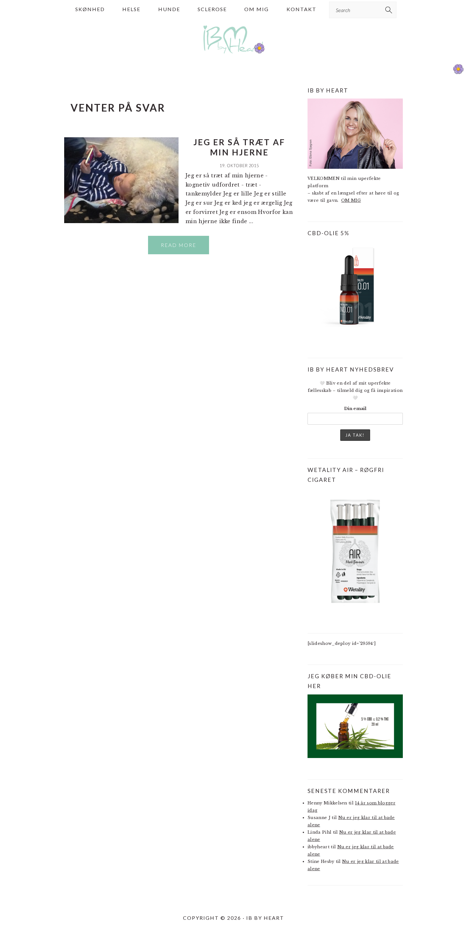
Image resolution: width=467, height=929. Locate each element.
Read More (178, 245)
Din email (355, 408)
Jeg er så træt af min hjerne (239, 147)
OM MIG (351, 200)
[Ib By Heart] (233, 57)
